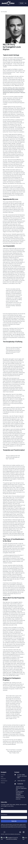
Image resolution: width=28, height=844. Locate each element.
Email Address (4, 814)
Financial (3, 778)
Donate (21, 3)
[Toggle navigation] (25, 3)
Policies (3, 782)
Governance (4, 780)
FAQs (2, 776)
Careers (3, 774)
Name (2, 808)
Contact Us (20, 783)
